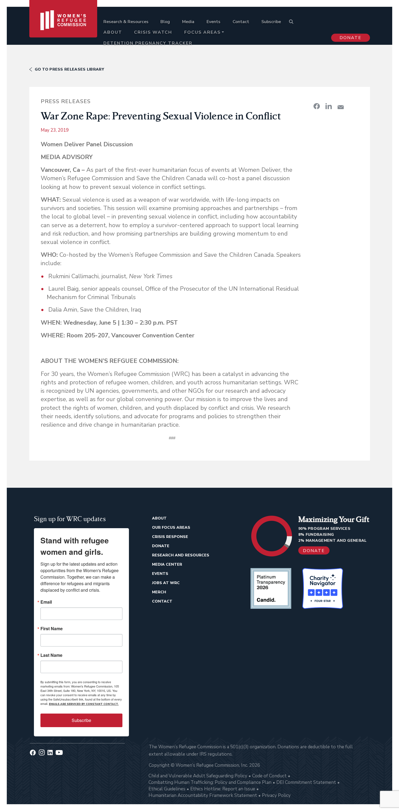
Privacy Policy (276, 795)
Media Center (167, 564)
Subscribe (271, 22)
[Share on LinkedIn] (328, 106)
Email (46, 602)
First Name (51, 628)
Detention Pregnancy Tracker (147, 43)
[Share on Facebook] (317, 106)
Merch (159, 592)
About (112, 32)
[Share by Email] (340, 107)
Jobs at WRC (166, 582)
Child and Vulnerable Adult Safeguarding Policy (197, 776)
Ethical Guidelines (166, 789)
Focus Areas (202, 32)
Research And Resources (180, 555)
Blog (165, 22)
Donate (351, 38)
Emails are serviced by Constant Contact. (84, 704)
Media (188, 22)
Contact (241, 22)
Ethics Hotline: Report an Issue (222, 789)
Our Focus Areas (171, 527)
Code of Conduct (269, 776)
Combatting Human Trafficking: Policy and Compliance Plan (209, 782)
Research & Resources (125, 22)
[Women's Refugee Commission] (63, 28)
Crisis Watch (153, 32)
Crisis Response (170, 536)
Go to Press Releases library (69, 69)
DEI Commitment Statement (306, 782)
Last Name (51, 655)
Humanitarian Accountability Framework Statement (202, 795)
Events (213, 22)
